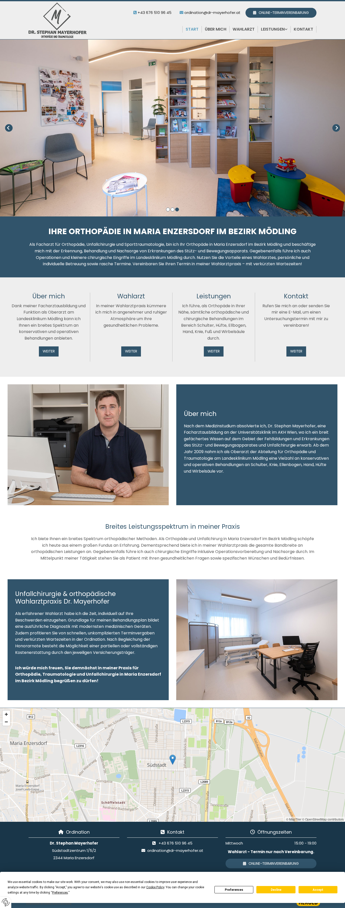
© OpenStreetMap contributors (323, 819)
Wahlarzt (244, 29)
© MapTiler (293, 819)
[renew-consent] (5, 902)
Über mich (215, 29)
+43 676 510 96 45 (154, 12)
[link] (274, 29)
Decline (276, 890)
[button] (280, 12)
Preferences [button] (60, 892)
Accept (318, 890)
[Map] (172, 765)
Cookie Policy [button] (155, 887)
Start (192, 29)
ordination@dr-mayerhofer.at (212, 12)
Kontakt (303, 29)
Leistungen (273, 29)
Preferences (234, 890)
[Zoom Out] (6, 722)
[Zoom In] (6, 714)
